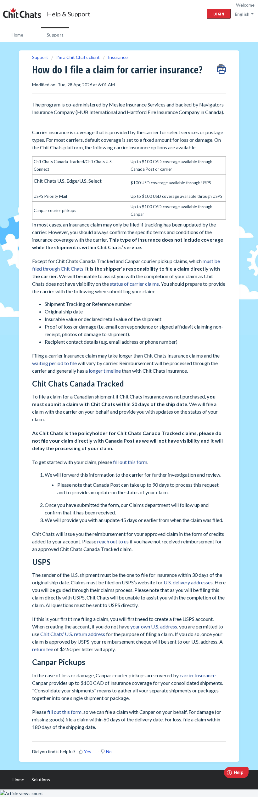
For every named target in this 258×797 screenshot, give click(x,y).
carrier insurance (198, 675)
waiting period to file (54, 363)
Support (55, 34)
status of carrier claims (134, 284)
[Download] (117, 403)
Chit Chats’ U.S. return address (72, 634)
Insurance (118, 57)
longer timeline (105, 371)
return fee (42, 649)
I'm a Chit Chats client (78, 57)
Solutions (40, 779)
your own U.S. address (153, 626)
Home (17, 34)
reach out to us (113, 541)
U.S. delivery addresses (188, 582)
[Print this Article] (221, 67)
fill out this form (130, 462)
